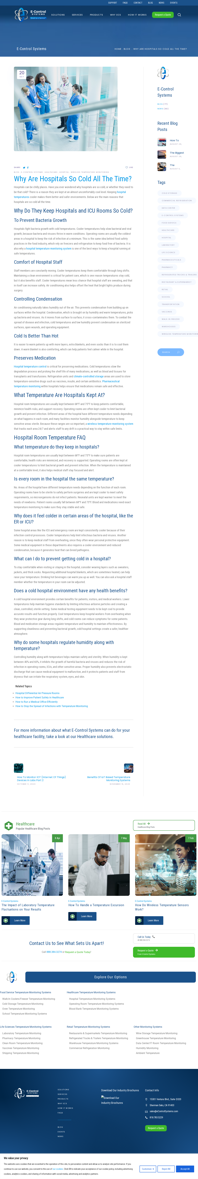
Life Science (168, 252)
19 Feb (190, 838)
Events (61, 1132)
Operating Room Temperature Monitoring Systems (96, 1003)
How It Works (65, 1108)
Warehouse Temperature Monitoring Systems (93, 1043)
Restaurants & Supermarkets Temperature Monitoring (98, 1033)
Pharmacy (167, 267)
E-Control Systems (32, 172)
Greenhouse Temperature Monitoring (156, 1038)
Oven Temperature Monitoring (18, 1008)
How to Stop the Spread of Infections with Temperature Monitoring (51, 706)
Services (62, 1094)
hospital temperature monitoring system (48, 248)
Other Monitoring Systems (148, 1026)
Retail (165, 289)
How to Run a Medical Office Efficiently (36, 701)
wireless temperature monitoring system (110, 423)
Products (63, 1099)
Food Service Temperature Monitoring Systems (25, 992)
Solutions (63, 1089)
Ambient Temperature (147, 1053)
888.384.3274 (54, 951)
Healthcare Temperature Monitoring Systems (91, 992)
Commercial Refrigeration (177, 200)
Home (118, 48)
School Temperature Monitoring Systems (24, 1013)
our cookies (58, 1169)
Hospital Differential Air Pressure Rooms (37, 693)
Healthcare (51, 172)
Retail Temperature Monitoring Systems (88, 1026)
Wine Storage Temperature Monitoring (156, 1033)
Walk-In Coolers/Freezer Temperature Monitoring (28, 998)
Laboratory (168, 245)
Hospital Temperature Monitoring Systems (92, 998)
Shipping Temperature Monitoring (20, 1053)
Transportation (171, 304)
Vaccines (167, 311)
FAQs (60, 1113)
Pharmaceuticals (171, 260)
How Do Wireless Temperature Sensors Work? (95, 907)
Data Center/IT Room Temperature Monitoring (161, 1043)
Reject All (166, 1169)
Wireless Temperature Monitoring (90, 172)
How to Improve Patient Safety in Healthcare (39, 697)
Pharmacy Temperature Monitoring (21, 1038)
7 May (57, 838)
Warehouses (169, 326)
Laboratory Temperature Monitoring (21, 1033)
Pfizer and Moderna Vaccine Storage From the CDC (164, 896)
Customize (147, 1169)
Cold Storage (169, 193)
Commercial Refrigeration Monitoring (89, 1048)
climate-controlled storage (89, 376)
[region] (99, 1166)
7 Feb (124, 838)
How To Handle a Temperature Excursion (29, 905)
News (160, 108)
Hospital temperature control (30, 366)
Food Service (169, 223)
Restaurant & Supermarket (177, 282)
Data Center (168, 208)
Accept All (185, 1169)
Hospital (64, 172)
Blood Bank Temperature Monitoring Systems (94, 1008)
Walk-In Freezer (171, 319)
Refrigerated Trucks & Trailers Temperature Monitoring (98, 1038)
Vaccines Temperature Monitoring (20, 1048)
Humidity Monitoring (147, 1048)
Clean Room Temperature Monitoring (22, 1043)
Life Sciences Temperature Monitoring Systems (26, 1026)
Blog (127, 48)
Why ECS (62, 1103)
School (166, 297)
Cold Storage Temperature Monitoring (22, 1003)
